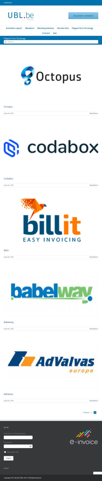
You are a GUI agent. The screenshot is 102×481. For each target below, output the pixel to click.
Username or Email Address (15, 433)
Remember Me (13, 452)
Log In (8, 458)
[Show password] (30, 446)
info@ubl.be (8, 3)
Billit (6, 250)
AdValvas (8, 394)
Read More (93, 113)
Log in (6, 468)
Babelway (9, 322)
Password (8, 442)
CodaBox (8, 178)
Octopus (8, 106)
